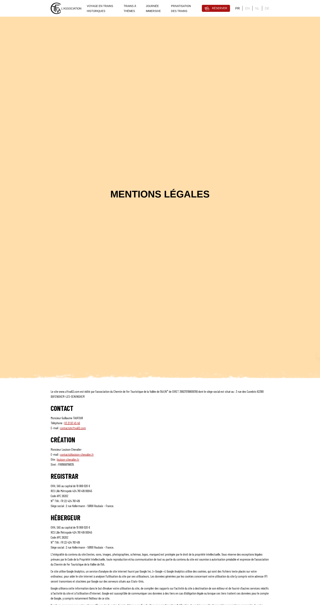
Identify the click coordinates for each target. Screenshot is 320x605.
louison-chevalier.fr (68, 459)
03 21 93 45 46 (72, 423)
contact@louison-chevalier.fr (77, 454)
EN (247, 8)
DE (267, 8)
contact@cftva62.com (73, 428)
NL (257, 8)
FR (237, 8)
